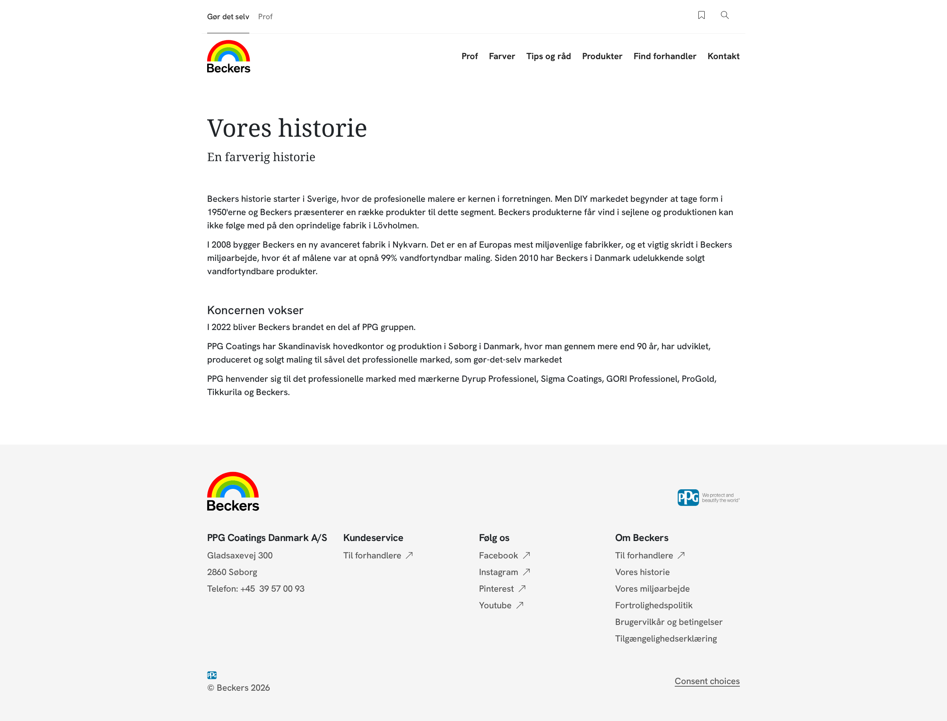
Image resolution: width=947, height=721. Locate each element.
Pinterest (496, 588)
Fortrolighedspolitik (654, 605)
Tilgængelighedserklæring (666, 638)
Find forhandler (665, 56)
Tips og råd (548, 56)
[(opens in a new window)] (213, 674)
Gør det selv (228, 16)
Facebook (498, 555)
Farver (502, 56)
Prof (265, 16)
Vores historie (642, 572)
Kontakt (724, 56)
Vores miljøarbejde (652, 588)
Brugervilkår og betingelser (669, 622)
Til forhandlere (372, 555)
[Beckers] (228, 56)
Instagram (498, 572)
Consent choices (707, 681)
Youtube (495, 605)
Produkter (602, 56)
